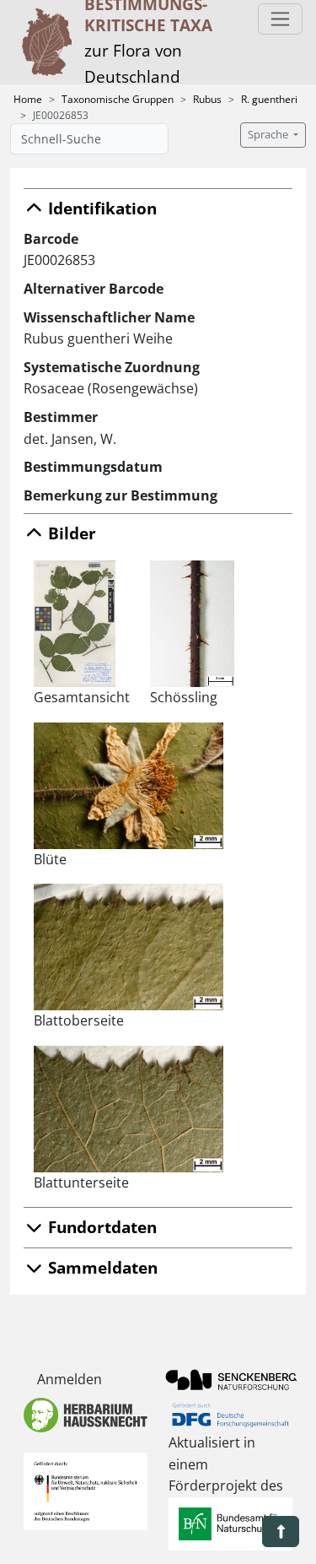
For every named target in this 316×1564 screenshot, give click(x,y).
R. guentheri (269, 99)
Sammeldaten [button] (101, 1267)
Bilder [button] (70, 533)
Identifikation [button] (100, 208)
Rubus (207, 99)
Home (27, 99)
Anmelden (69, 1379)
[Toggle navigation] (280, 19)
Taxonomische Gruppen (118, 99)
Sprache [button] (269, 134)
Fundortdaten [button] (100, 1226)
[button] (280, 1531)
